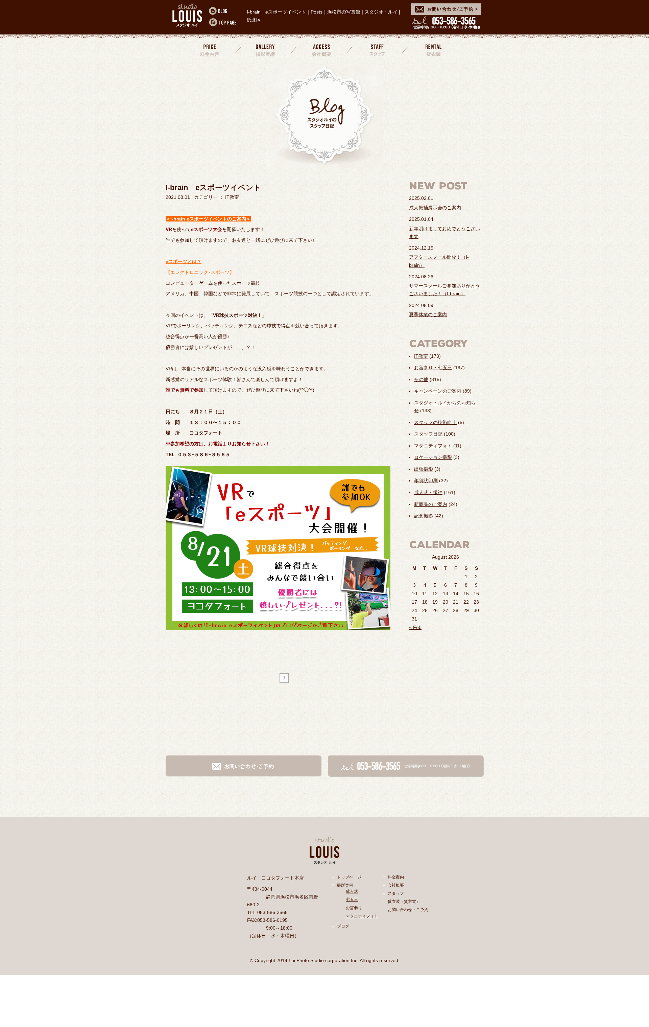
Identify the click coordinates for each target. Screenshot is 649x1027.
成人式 (352, 891)
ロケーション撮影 (433, 457)
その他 (421, 379)
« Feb (415, 627)
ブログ (343, 926)
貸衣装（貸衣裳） (404, 902)
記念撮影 (423, 515)
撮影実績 (266, 50)
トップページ (349, 877)
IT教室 (421, 356)
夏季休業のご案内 (428, 314)
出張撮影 (423, 469)
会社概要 (321, 50)
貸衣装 (432, 50)
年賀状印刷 (426, 480)
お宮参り (354, 908)
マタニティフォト (433, 445)
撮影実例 (345, 885)
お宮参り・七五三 (433, 367)
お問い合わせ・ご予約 (408, 910)
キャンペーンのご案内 (437, 391)
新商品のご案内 (430, 504)
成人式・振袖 (428, 492)
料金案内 (210, 50)
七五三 (352, 899)
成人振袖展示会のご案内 (435, 207)
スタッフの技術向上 (435, 422)
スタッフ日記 (428, 434)
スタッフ (377, 50)
